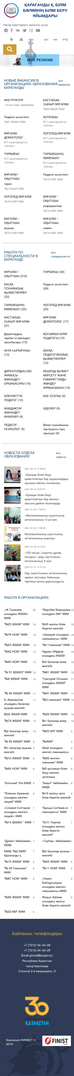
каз (55, 39)
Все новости (61, 455)
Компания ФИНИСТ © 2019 (21, 1042)
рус (46, 39)
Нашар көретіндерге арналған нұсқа (25, 25)
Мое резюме (40, 59)
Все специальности (60, 254)
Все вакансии (64, 82)
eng (65, 39)
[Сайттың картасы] (23, 39)
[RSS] (13, 39)
